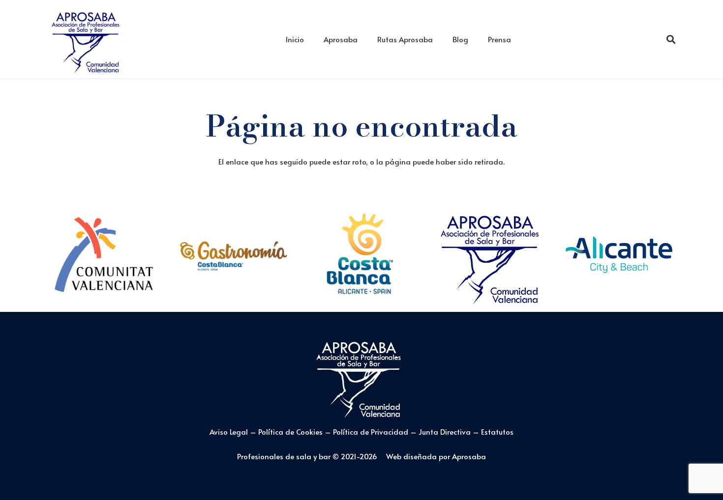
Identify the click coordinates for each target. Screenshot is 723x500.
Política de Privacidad (371, 431)
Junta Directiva (446, 431)
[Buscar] (671, 39)
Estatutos (497, 431)
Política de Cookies (290, 431)
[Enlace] (86, 39)
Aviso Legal (229, 431)
